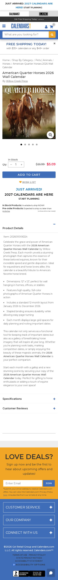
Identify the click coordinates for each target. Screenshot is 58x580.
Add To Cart (29, 174)
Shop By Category (22, 60)
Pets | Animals (43, 60)
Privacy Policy (37, 555)
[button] (14, 14)
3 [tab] (29, 144)
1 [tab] (21, 144)
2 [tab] (25, 144)
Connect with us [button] (22, 533)
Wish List (29, 182)
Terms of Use (19, 555)
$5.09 (51, 164)
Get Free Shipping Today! (25, 19)
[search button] (52, 34)
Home (6, 60)
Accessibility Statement (29, 561)
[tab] (29, 224)
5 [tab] (37, 144)
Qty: (4, 164)
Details (41, 19)
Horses (6, 63)
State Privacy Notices (29, 558)
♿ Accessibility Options (29, 564)
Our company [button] (18, 520)
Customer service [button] (23, 507)
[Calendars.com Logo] (21, 26)
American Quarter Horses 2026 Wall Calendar (28, 75)
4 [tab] (33, 144)
